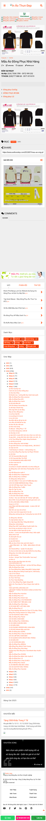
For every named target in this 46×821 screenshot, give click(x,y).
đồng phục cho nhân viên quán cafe (20, 553)
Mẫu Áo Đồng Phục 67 (16, 608)
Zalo (9, 818)
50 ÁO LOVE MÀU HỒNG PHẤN (18, 502)
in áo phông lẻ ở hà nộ (16, 416)
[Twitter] (15, 808)
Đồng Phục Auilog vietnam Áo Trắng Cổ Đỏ (22, 612)
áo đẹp (17, 342)
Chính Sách (33, 797)
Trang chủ (3, 58)
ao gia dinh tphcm (14, 541)
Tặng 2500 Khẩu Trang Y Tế (16, 720)
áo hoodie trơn (13, 539)
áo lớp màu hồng (14, 393)
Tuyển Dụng (33, 790)
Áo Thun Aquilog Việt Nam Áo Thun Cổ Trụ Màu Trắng (25, 610)
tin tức (6, 339)
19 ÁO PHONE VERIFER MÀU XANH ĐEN (22, 627)
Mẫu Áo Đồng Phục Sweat (17, 662)
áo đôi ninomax (13, 555)
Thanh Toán (33, 793)
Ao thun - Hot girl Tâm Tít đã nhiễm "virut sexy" (23, 557)
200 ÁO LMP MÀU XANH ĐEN (18, 636)
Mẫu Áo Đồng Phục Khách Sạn (18, 598)
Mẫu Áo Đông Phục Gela (16, 567)
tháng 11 (12, 376)
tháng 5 (11, 674)
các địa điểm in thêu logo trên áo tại (19, 530)
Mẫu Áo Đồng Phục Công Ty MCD (19, 660)
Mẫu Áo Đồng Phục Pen (16, 493)
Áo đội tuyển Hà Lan (15, 537)
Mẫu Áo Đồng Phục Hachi (17, 401)
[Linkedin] (20, 808)
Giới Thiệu (13, 790)
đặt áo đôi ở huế (14, 534)
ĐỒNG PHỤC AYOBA (11, 93)
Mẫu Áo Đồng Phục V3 (16, 658)
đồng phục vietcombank (16, 524)
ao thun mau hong (14, 426)
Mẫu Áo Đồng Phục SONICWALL (19, 621)
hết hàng (7, 342)
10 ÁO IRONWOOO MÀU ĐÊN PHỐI (20, 460)
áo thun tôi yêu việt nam (16, 424)
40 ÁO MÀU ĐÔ (13, 640)
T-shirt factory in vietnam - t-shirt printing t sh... (22, 450)
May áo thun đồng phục (16, 412)
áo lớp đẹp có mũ (14, 433)
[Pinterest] (26, 808)
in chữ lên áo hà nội (15, 441)
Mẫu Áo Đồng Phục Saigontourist (19, 474)
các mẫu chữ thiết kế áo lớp (17, 422)
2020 (8, 368)
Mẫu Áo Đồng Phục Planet (17, 617)
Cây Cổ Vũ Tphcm (14, 573)
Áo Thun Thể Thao (14, 578)
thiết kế (11, 58)
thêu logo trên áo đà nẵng (17, 410)
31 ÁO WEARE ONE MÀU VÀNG (19, 665)
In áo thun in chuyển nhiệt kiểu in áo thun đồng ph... (24, 467)
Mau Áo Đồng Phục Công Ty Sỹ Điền (20, 633)
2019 (8, 371)
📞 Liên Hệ (38, 818)
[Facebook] (9, 808)
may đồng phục (9, 346)
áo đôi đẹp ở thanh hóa (16, 407)
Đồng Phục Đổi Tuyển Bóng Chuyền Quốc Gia (23, 526)
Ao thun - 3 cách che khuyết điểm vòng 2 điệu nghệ (24, 532)
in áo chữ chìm (13, 418)
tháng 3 (11, 679)
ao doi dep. (12, 454)
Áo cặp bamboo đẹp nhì (16, 520)
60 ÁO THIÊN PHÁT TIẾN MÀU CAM (20, 602)
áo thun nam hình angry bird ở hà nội (20, 512)
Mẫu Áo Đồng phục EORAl (17, 631)
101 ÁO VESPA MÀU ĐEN (17, 642)
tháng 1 (11, 685)
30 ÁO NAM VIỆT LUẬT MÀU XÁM (19, 606)
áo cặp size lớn (13, 448)
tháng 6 (11, 671)
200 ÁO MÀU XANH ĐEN (16, 619)
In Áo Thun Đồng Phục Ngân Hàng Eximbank (22, 439)
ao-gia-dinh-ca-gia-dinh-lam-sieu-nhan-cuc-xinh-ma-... (25, 435)
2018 (8, 687)
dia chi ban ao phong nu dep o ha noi (20, 528)
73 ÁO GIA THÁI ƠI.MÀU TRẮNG (19, 495)
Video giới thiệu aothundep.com (18, 588)
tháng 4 (11, 677)
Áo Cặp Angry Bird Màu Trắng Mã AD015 (21, 522)
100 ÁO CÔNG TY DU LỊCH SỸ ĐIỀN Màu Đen (23, 481)
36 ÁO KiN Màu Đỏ (14, 403)
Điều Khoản (13, 797)
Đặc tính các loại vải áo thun (17, 510)
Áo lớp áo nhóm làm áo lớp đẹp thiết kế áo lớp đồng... (25, 551)
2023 (8, 363)
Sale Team (13, 793)
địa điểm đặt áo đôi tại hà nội (17, 420)
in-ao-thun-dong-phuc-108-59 (18, 431)
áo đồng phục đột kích (15, 518)
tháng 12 (12, 373)
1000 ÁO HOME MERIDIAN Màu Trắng (20, 483)
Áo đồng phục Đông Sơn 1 (17, 479)
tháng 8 (11, 384)
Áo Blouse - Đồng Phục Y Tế (17, 429)
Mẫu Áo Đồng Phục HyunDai (17, 593)
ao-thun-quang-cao (15, 388)
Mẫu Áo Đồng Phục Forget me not (19, 180)
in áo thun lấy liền (14, 414)
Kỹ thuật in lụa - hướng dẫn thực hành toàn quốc (23, 395)
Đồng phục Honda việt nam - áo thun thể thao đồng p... (25, 565)
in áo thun (27, 342)
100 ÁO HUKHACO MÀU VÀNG (18, 615)
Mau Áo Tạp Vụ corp (15, 489)
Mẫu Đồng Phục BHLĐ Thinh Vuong (20, 646)
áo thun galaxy (13, 464)
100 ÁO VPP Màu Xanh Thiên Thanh (20, 485)
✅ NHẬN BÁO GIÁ (23, 818)
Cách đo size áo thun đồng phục (19, 391)
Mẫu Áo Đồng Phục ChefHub (18, 477)
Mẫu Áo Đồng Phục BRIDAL (17, 644)
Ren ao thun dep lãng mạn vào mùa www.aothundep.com (20, 562)
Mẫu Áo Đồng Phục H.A (16, 596)
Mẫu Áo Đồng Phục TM (16, 491)
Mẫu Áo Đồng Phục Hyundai (17, 669)
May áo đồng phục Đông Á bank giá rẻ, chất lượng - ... (25, 571)
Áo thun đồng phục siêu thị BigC (18, 443)
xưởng (21, 346)
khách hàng (30, 339)
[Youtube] (4, 808)
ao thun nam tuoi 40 (15, 462)
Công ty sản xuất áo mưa (16, 576)
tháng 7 (11, 386)
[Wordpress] (31, 808)
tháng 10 (12, 378)
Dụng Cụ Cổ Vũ (14, 504)
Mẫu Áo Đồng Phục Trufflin (17, 487)
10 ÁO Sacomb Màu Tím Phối (18, 458)
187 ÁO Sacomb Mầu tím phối (18, 456)
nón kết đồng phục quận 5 (17, 472)
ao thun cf (12, 559)
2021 (8, 366)
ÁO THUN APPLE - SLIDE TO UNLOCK (21, 549)
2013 (8, 690)
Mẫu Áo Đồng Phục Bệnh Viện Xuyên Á (21, 656)
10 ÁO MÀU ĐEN (14, 625)
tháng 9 (11, 381)
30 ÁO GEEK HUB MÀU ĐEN (18, 623)
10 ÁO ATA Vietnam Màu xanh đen (19, 629)
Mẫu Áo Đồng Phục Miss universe (19, 397)
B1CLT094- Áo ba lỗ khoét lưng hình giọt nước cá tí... (25, 500)
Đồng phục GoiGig (10, 90)
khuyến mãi (32, 346)
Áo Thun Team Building (16, 580)
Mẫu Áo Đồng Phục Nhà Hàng (18, 604)
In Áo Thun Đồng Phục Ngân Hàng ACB (21, 582)
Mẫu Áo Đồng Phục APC (16, 399)
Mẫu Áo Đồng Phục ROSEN (17, 654)
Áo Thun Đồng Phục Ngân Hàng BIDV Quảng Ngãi (24, 569)
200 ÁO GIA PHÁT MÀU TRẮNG (18, 667)
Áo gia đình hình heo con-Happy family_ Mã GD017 (24, 445)
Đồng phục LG (8, 96)
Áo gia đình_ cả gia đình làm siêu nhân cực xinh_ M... (25, 437)
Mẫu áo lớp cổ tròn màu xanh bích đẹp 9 (21, 543)
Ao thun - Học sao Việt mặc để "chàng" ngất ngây (24, 498)
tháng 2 (11, 682)
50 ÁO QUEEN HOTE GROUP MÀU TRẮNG (22, 638)
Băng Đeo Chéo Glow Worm (16, 200)
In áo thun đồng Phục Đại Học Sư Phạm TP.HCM (23, 452)
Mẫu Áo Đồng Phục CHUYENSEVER (20, 600)
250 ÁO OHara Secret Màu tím (18, 405)
